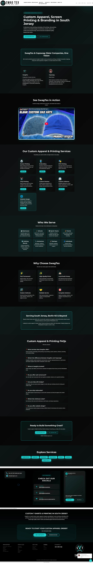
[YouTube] (61, 547)
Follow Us (79, 499)
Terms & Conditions (35, 549)
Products (4, 548)
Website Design (46, 460)
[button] (41, 2)
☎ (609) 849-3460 (53, 534)
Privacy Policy (34, 548)
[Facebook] (55, 547)
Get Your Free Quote (29, 36)
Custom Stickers (20, 550)
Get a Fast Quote (40, 534)
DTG (18, 548)
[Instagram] (60, 547)
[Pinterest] (58, 547)
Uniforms (68, 457)
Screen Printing (26, 457)
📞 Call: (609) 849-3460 (43, 36)
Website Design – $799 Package (7, 546)
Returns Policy (34, 546)
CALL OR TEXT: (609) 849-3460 (15, 473)
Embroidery (35, 457)
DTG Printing (43, 457)
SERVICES (4, 547)
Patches (61, 457)
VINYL (19, 549)
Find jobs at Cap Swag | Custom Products (6, 508)
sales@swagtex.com (13, 475)
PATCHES (19, 551)
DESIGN (19, 552)
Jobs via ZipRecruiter (14, 508)
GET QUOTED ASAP (5, 551)
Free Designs (4, 549)
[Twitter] (57, 547)
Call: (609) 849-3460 (52, 432)
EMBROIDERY (20, 546)
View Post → (69, 499)
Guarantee (34, 547)
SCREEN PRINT (20, 547)
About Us (4, 550)
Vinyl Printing (53, 457)
